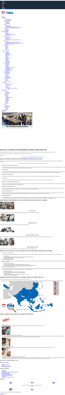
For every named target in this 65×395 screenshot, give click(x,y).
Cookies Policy (4, 371)
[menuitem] (33, 7)
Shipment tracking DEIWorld (6, 366)
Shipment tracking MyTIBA (6, 365)
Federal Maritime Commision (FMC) (7, 374)
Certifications (4, 376)
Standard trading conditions (6, 373)
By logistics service (7, 63)
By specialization (6, 51)
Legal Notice (4, 370)
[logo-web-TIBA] (15, 15)
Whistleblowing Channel (5, 372)
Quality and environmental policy (7, 375)
